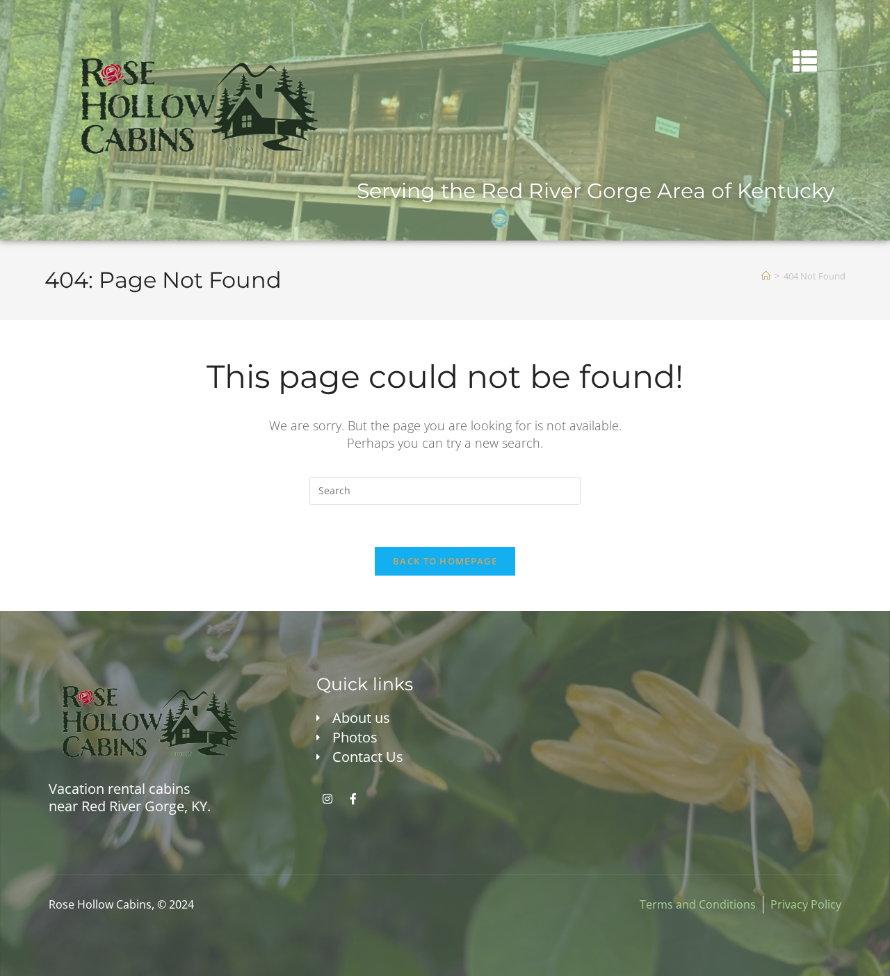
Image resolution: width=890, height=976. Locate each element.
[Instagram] (327, 799)
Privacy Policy (805, 904)
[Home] (765, 276)
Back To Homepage (445, 561)
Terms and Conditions (698, 904)
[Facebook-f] (353, 799)
